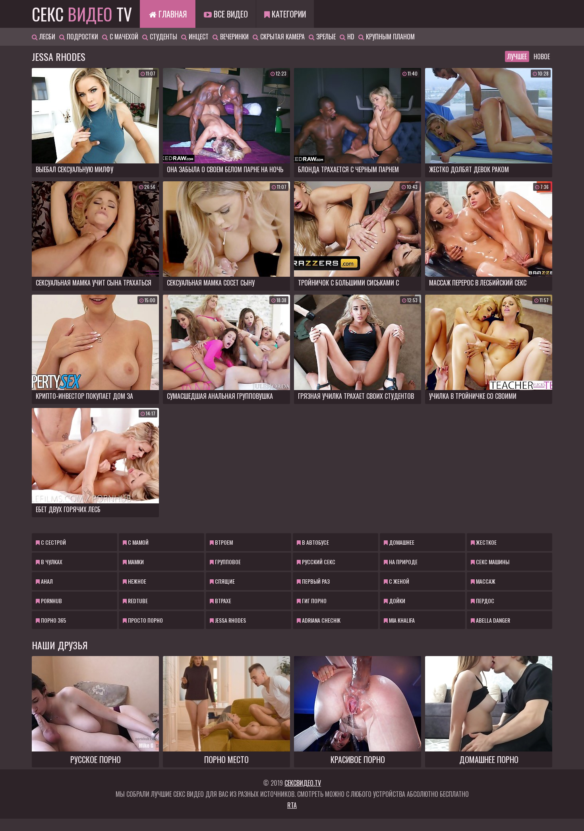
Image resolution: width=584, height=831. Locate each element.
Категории (288, 14)
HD (350, 36)
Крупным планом (389, 36)
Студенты (162, 36)
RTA (292, 805)
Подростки (81, 36)
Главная (172, 14)
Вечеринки (234, 36)
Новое (542, 56)
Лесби (46, 36)
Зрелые (325, 36)
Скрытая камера (282, 36)
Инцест (198, 36)
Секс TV (82, 14)
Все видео (230, 14)
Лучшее (517, 56)
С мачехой (123, 36)
